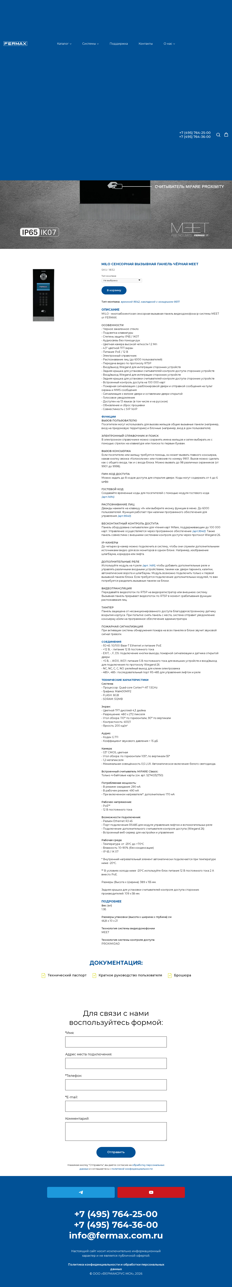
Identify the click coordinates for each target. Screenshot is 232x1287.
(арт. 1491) (148, 565)
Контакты (146, 43)
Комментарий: (77, 1119)
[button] (218, 134)
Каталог (63, 43)
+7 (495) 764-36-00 (195, 137)
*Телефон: (73, 1076)
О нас (168, 43)
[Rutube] (151, 1192)
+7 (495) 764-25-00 (195, 133)
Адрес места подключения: (88, 1054)
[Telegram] (81, 1192)
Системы (89, 43)
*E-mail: (71, 1097)
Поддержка (119, 43)
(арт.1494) (108, 496)
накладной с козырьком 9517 (160, 301)
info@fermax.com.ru (116, 1235)
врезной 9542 (130, 301)
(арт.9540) (124, 516)
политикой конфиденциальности (132, 1168)
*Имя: (69, 1033)
